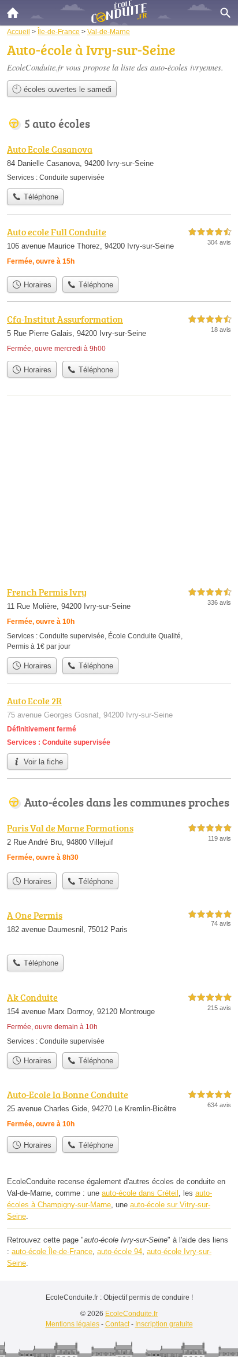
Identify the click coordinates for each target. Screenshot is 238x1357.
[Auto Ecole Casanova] (119, 162)
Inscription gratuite (164, 1324)
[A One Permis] (119, 928)
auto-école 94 (119, 1251)
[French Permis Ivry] (119, 618)
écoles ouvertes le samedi (66, 89)
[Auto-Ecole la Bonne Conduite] (119, 1109)
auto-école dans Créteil (140, 1193)
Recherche (225, 12)
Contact (117, 1324)
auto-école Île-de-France (52, 1251)
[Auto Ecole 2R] (119, 720)
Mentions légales (72, 1324)
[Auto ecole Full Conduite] (119, 247)
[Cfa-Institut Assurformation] (119, 333)
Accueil (12, 12)
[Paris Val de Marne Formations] (119, 844)
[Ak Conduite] (119, 1018)
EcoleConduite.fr (131, 1314)
